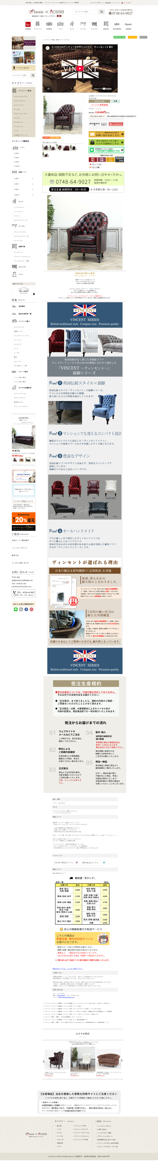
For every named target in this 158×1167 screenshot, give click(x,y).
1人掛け (79, 1006)
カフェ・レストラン (77, 1017)
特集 (52, 1017)
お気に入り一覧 (119, 37)
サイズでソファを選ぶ (83, 1008)
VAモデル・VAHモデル (103, 1003)
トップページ (46, 39)
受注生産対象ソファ (82, 1019)
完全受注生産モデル (90, 1022)
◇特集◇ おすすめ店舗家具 (62, 1017)
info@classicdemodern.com (66, 997)
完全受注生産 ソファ (103, 1022)
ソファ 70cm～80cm (95, 1008)
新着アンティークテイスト (63, 39)
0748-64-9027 (61, 995)
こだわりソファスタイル (83, 1014)
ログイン (143, 37)
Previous (43, 1061)
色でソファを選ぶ (82, 1011)
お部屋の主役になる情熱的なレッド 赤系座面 (100, 1011)
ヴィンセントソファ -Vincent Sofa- (87, 1003)
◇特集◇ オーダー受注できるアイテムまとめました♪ (69, 1022)
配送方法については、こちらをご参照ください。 (68, 969)
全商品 (53, 39)
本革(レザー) (94, 1014)
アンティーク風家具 (56, 1003)
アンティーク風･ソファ (69, 1006)
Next (121, 1060)
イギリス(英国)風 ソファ (69, 1003)
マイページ (132, 37)
